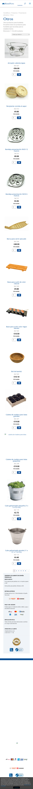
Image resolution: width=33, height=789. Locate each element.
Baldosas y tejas (10, 694)
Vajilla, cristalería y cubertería (14, 685)
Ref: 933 (16, 376)
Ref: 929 (16, 288)
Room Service (9, 721)
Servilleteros (9, 683)
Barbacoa (8, 668)
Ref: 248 (16, 466)
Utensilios (8, 708)
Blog (26, 747)
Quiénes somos (12, 747)
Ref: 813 (16, 111)
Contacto (20, 747)
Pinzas (7, 674)
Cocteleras (8, 704)
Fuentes (7, 719)
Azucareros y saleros (12, 678)
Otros (7, 698)
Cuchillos (8, 672)
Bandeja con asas (11, 715)
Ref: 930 (16, 333)
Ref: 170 (16, 512)
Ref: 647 (16, 68)
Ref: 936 (16, 244)
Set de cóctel (9, 706)
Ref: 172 (16, 557)
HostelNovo (6, 13)
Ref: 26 (16, 156)
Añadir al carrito (19, 74)
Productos (14, 13)
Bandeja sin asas (10, 717)
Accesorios (9, 702)
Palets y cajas (9, 696)
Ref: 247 (16, 421)
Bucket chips (9, 692)
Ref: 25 (16, 201)
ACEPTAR (16, 787)
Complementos (10, 681)
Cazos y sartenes (10, 670)
